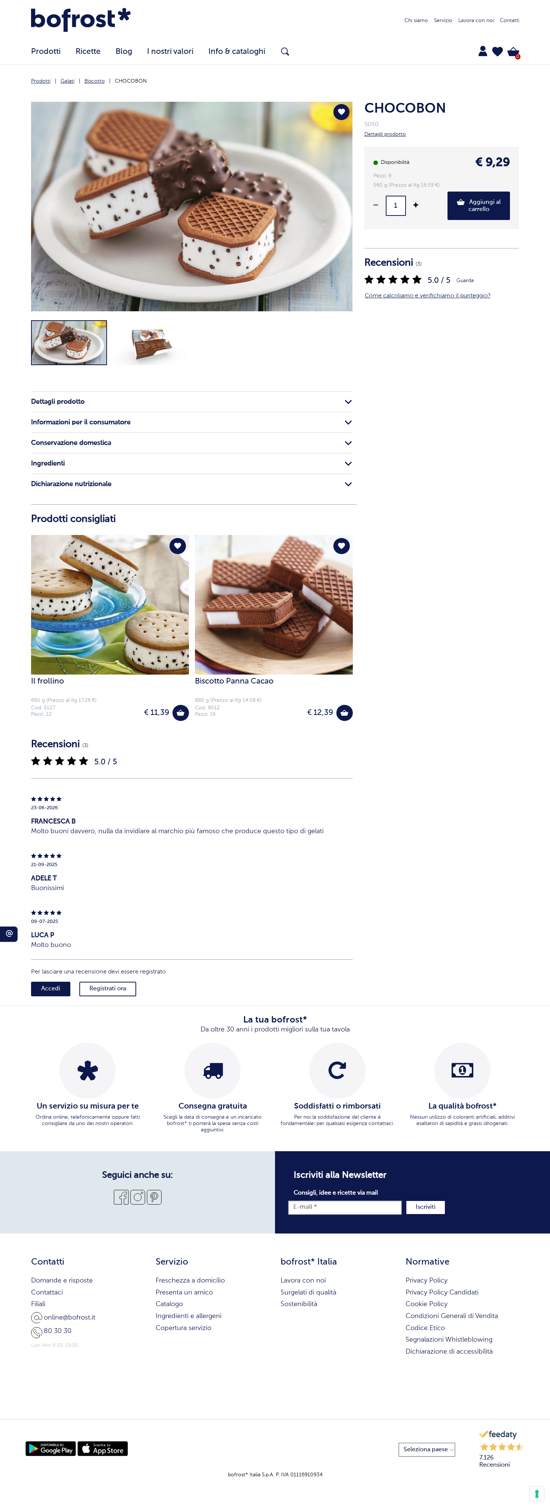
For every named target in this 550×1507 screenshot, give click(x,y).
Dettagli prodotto (58, 401)
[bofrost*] (81, 21)
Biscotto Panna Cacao (234, 681)
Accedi (50, 989)
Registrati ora (107, 989)
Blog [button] (124, 52)
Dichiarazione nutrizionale (71, 484)
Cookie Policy (426, 1304)
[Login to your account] (482, 51)
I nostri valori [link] (170, 52)
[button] (497, 52)
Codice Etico (425, 1328)
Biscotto (95, 81)
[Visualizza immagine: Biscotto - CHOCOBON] (69, 342)
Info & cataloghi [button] (236, 52)
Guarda (465, 280)
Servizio (443, 20)
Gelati (67, 81)
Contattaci (47, 1292)
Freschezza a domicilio (190, 1280)
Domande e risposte (62, 1280)
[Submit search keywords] (285, 51)
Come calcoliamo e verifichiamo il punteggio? (428, 296)
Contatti (509, 20)
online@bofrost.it (69, 1317)
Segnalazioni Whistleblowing (449, 1339)
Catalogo (169, 1304)
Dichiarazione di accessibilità (449, 1351)
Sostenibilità (299, 1304)
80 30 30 (57, 1331)
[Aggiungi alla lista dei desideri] (341, 112)
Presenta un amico (184, 1292)
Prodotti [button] (46, 52)
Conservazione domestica (71, 443)
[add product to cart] (180, 713)
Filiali (38, 1304)
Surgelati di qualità (308, 1292)
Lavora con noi (476, 20)
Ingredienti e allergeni (188, 1316)
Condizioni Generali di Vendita (452, 1316)
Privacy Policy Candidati (442, 1292)
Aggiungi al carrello (484, 206)
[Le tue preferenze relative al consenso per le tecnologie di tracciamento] (537, 1494)
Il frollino (47, 681)
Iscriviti (426, 1207)
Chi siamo (416, 20)
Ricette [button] (88, 52)
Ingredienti (48, 463)
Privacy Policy (426, 1280)
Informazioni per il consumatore (81, 422)
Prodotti (41, 81)
